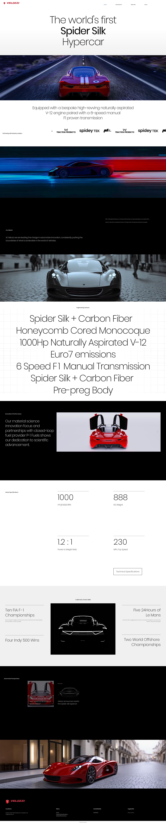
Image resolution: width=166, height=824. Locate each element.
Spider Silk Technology (61, 815)
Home (57, 812)
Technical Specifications (62, 814)
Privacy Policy (131, 812)
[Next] (157, 432)
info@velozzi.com (10, 814)
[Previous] (60, 432)
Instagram (95, 812)
